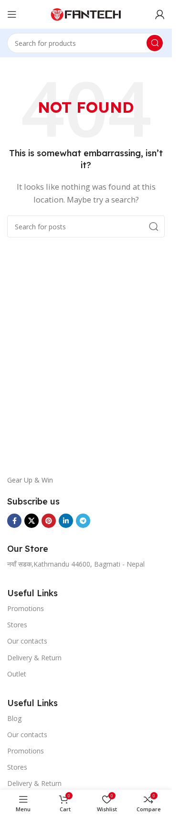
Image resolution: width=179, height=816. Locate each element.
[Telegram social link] (83, 521)
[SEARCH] (155, 43)
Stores (17, 624)
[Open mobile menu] (11, 14)
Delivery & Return (34, 657)
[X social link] (31, 521)
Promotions (25, 608)
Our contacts (27, 640)
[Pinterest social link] (49, 521)
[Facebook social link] (14, 521)
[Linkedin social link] (66, 521)
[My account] (159, 14)
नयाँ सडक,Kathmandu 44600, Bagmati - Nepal (76, 564)
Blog (14, 718)
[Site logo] (86, 13)
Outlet (16, 673)
